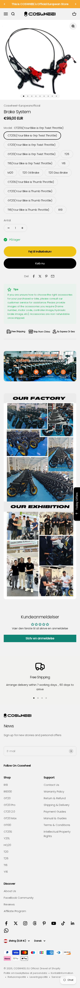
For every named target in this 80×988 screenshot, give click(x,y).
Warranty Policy (54, 791)
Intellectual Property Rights (57, 834)
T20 (6, 852)
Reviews (9, 904)
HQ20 (7, 845)
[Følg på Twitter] (15, 923)
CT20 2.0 (9, 811)
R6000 (8, 791)
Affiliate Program (15, 911)
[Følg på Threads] (34, 923)
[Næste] (75, 4)
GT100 (7, 825)
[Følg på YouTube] (53, 923)
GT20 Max (10, 818)
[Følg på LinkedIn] (72, 923)
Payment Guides (55, 811)
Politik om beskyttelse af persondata (25, 973)
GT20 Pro (9, 805)
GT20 (7, 798)
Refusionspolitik (17, 977)
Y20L (7, 838)
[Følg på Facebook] (6, 923)
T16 (5, 865)
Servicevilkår (59, 977)
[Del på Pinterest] (46, 276)
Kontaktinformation (62, 973)
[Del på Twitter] (40, 276)
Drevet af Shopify (50, 968)
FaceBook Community (18, 898)
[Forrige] (4, 4)
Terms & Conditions (57, 825)
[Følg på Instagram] (25, 923)
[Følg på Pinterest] (44, 923)
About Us (10, 891)
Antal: (7, 220)
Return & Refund (55, 798)
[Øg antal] (22, 228)
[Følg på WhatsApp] (6, 930)
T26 (6, 858)
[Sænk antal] (8, 228)
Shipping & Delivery (56, 805)
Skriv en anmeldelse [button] (40, 638)
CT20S (8, 832)
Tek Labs (47, 515)
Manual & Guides (55, 818)
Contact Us (51, 785)
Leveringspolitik (39, 977)
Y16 (6, 872)
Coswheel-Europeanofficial (22, 105)
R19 (6, 785)
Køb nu (40, 263)
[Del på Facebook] (34, 276)
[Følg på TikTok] (63, 923)
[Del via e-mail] (52, 276)
